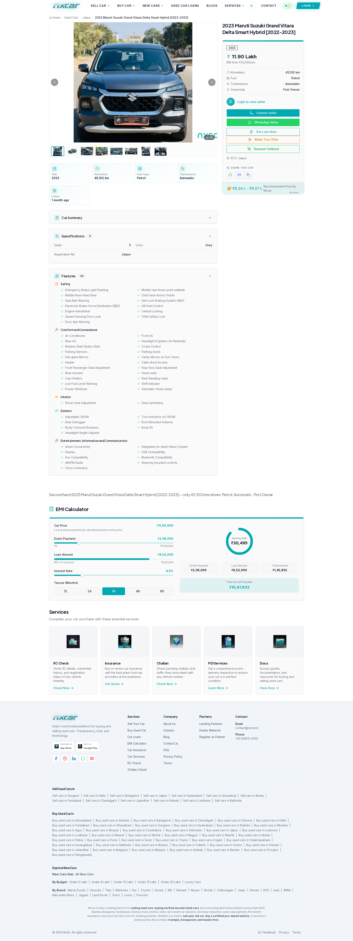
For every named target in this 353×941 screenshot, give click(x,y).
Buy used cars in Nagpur (181, 835)
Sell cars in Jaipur (155, 795)
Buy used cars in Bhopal (102, 830)
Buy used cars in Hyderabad (193, 825)
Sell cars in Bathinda (228, 800)
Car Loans (134, 737)
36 (113, 591)
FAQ (166, 750)
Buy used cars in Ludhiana (69, 835)
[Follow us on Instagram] (65, 758)
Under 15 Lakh (146, 882)
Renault (181, 890)
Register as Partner (212, 737)
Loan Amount (63, 554)
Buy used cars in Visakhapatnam (248, 840)
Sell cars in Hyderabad (186, 795)
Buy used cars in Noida (254, 835)
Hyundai (95, 890)
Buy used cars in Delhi (271, 820)
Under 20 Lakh (171, 882)
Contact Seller (266, 113)
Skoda (208, 890)
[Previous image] (54, 82)
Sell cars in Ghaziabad (221, 795)
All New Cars (85, 874)
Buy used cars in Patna (67, 840)
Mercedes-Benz (63, 895)
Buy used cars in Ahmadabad (72, 820)
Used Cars (71, 17)
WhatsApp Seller (266, 122)
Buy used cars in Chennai (235, 820)
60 (162, 591)
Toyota (145, 890)
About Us (169, 723)
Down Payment (65, 538)
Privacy (284, 932)
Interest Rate (63, 571)
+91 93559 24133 (246, 738)
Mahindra (121, 890)
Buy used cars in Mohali (145, 835)
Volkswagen (225, 890)
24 (90, 591)
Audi (276, 890)
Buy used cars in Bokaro (151, 845)
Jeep (241, 890)
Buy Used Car (136, 730)
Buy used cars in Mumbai (271, 825)
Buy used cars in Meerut (108, 835)
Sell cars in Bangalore (124, 795)
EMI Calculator (136, 743)
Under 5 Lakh (78, 882)
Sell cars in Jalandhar (135, 800)
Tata (108, 890)
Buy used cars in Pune (102, 840)
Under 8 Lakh (101, 882)
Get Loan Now (266, 131)
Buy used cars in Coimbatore (142, 830)
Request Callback (266, 149)
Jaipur (87, 17)
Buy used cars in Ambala (186, 850)
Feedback (269, 932)
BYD (266, 890)
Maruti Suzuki (77, 890)
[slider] (78, 543)
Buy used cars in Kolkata (233, 825)
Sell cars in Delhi (95, 795)
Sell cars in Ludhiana (196, 800)
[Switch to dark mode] (251, 5)
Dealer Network (210, 730)
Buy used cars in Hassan (262, 845)
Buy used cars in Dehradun (184, 830)
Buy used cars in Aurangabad (72, 845)
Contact (268, 5)
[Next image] (212, 82)
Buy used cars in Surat (137, 840)
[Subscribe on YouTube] (92, 758)
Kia (134, 890)
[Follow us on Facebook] (56, 758)
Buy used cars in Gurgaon (152, 825)
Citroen (254, 890)
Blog (166, 737)
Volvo (116, 895)
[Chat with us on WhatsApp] (288, 6)
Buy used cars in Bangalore (152, 820)
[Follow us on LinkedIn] (74, 758)
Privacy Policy (172, 756)
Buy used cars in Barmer (223, 850)
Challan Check (137, 769)
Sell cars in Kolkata (166, 800)
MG (170, 890)
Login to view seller (251, 102)
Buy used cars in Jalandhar (70, 850)
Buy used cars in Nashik (218, 835)
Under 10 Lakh (123, 882)
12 (65, 591)
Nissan (195, 890)
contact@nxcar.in (246, 728)
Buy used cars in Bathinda (113, 845)
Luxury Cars (193, 882)
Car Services (136, 756)
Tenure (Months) (66, 582)
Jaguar (83, 895)
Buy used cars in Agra (67, 830)
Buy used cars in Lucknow (259, 830)
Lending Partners (210, 723)
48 (138, 591)
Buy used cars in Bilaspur (149, 850)
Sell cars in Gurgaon (65, 795)
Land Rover (100, 895)
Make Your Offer (266, 139)
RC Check (134, 763)
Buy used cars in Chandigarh (194, 820)
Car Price (60, 525)
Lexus (128, 895)
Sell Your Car (136, 723)
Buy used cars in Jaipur (222, 830)
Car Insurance (136, 750)
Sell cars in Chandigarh (101, 800)
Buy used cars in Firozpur (261, 850)
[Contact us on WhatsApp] (83, 758)
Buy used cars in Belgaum (110, 850)
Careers (168, 730)
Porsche (142, 895)
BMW (287, 890)
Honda (158, 890)
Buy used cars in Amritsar (113, 820)
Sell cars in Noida (252, 795)
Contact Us (170, 743)
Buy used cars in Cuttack (189, 845)
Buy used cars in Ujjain (207, 840)
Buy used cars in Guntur (226, 845)
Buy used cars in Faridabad (70, 825)
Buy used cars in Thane (172, 840)
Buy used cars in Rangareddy (72, 854)
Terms (167, 763)
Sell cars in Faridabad (66, 800)
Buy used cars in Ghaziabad (112, 825)
